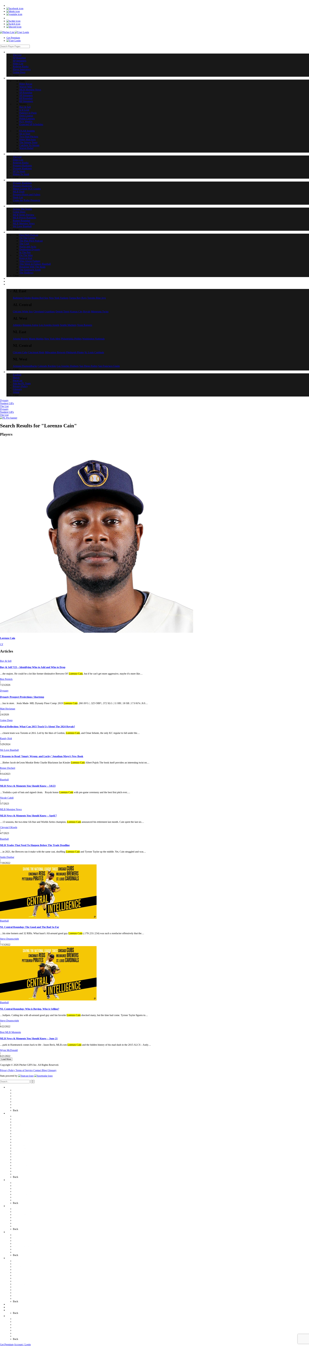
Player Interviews (22, 1104)
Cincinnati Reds (36, 352)
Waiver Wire (19, 1119)
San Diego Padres (88, 366)
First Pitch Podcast (22, 1260)
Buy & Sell (5, 661)
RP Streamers (20, 1133)
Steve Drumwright (9, 938)
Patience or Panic (21, 1142)
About (16, 1336)
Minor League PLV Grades (27, 1214)
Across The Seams (22, 1234)
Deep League (20, 1145)
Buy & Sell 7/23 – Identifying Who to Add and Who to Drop (32, 667)
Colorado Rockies (47, 366)
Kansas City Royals (80, 311)
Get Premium (13, 37)
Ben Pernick (6, 679)
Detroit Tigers (63, 311)
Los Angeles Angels (49, 325)
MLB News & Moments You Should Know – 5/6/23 (28, 786)
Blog (44, 1070)
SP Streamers (19, 1096)
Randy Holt (6, 738)
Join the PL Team (22, 1327)
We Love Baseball (9, 750)
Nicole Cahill (7, 797)
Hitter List (18, 1098)
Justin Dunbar (7, 857)
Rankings (11, 1179)
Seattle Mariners (68, 325)
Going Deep (6, 720)
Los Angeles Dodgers (68, 366)
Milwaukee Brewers (55, 352)
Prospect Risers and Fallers (26, 1220)
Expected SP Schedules (25, 1153)
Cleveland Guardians (44, 311)
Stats (8, 1307)
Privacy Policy (7, 1070)
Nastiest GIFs (7, 403)
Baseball (4, 779)
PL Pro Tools (13, 1304)
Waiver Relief (20, 1174)
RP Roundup (19, 1130)
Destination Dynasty (23, 1275)
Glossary (51, 1070)
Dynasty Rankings (22, 1194)
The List (4, 406)
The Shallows (20, 1298)
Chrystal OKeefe (8, 827)
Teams (9, 1310)
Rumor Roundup (21, 1246)
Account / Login (22, 1344)
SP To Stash (19, 1197)
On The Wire (19, 1281)
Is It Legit (18, 1139)
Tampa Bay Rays (78, 298)
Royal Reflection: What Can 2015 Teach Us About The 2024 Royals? (37, 726)
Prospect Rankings (22, 1191)
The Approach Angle (23, 1295)
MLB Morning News (11, 809)
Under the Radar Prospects (26, 1226)
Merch (16, 1321)
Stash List (18, 1223)
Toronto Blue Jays (96, 298)
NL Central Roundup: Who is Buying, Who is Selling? (29, 1009)
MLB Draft (18, 1217)
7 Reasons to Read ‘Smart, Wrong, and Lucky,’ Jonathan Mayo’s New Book (41, 756)
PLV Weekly (19, 1151)
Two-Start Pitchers (22, 1162)
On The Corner (20, 1263)
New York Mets (52, 338)
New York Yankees (58, 298)
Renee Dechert (7, 768)
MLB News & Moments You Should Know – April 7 (28, 815)
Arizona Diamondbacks (25, 366)
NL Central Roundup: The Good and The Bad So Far (29, 927)
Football (17, 1318)
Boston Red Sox (40, 298)
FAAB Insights (20, 1156)
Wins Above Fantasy (23, 1287)
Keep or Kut (19, 1284)
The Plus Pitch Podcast (24, 1266)
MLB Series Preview (23, 1240)
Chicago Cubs (20, 352)
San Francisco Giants (109, 366)
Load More (6, 1059)
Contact (37, 1070)
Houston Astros (30, 325)
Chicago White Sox (23, 311)
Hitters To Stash (21, 1200)
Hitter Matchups (21, 1165)
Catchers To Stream (23, 1171)
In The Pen (18, 1278)
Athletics (17, 325)
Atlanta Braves (20, 338)
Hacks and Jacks (21, 1272)
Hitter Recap (19, 1116)
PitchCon (17, 1324)
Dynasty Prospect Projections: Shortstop (22, 697)
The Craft (18, 1269)
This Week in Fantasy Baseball (28, 1289)
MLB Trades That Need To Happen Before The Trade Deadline (35, 845)
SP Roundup (19, 1093)
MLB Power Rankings (24, 1243)
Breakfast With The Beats (26, 1292)
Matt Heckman (7, 708)
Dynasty (4, 400)
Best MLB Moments (10, 1032)
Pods (8, 1258)
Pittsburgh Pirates (75, 352)
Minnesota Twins (99, 311)
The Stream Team (22, 1168)
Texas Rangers (84, 325)
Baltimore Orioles (22, 298)
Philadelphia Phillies (71, 338)
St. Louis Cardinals (94, 352)
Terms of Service (24, 1070)
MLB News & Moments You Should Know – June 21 (29, 1038)
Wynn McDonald (9, 1050)
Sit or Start (18, 1159)
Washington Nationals (93, 338)
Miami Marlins (36, 338)
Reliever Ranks (20, 1101)
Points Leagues (20, 1148)
